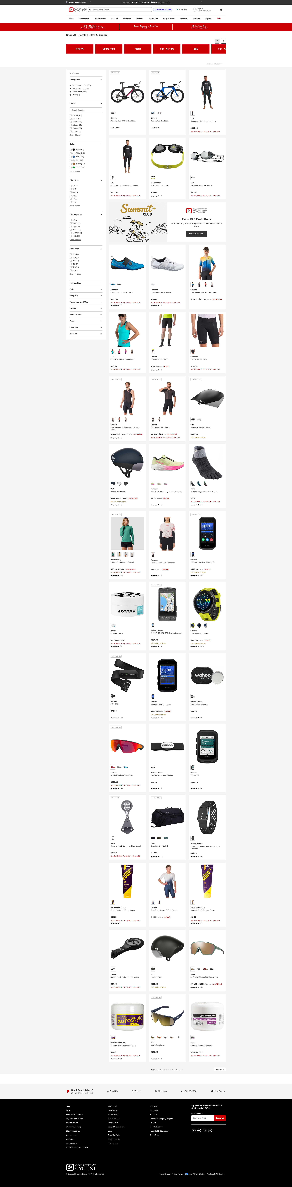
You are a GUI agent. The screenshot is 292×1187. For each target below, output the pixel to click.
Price (72, 321)
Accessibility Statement (159, 1131)
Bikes (68, 1110)
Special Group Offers (116, 1127)
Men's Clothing (72, 1123)
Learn (110, 1131)
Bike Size (74, 180)
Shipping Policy (114, 1139)
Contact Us (154, 1110)
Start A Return (113, 1119)
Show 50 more (75, 135)
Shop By (74, 295)
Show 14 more (75, 274)
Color (72, 144)
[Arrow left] (217, 41)
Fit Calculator (71, 1143)
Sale (72, 289)
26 (181, 1069)
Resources (112, 1106)
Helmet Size (75, 282)
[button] (162, 10)
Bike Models (75, 314)
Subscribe (220, 1118)
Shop (68, 1106)
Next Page (220, 1069)
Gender (73, 308)
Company (154, 1106)
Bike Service (113, 1143)
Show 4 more (75, 205)
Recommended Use (79, 302)
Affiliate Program (156, 1127)
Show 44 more (75, 239)
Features (74, 327)
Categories (75, 79)
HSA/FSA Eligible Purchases (77, 1147)
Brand (72, 103)
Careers (153, 1123)
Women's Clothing (73, 1127)
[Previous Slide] (90, 2)
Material (73, 333)
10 (174, 1069)
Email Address (197, 1113)
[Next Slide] (201, 2)
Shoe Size (74, 248)
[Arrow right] (223, 41)
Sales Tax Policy (114, 1135)
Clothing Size (76, 214)
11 (176, 1069)
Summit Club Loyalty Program (161, 1119)
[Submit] (90, 10)
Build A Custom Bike (74, 1114)
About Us (153, 1114)
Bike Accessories (73, 1131)
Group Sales (154, 1135)
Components (71, 1135)
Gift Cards (70, 1139)
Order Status (113, 1123)
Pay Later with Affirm (74, 1119)
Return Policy (113, 1114)
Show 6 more (75, 171)
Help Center (113, 1110)
